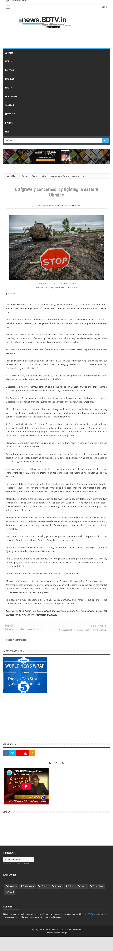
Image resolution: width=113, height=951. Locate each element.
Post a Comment (16, 640)
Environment (28, 886)
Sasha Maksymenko (52, 287)
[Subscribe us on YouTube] (25, 753)
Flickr (62, 287)
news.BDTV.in (89, 914)
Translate (24, 863)
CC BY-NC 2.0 (71, 287)
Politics (68, 205)
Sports (83, 886)
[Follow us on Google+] (19, 753)
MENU (104, 7)
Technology (98, 886)
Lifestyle (44, 886)
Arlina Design (61, 932)
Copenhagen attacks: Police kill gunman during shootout (82, 630)
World (77, 205)
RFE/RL (11, 293)
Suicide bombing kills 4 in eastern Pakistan (23, 629)
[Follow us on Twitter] (12, 753)
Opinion (58, 886)
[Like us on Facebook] (6, 753)
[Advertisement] (56, 38)
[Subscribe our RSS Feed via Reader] (32, 753)
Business (12, 886)
